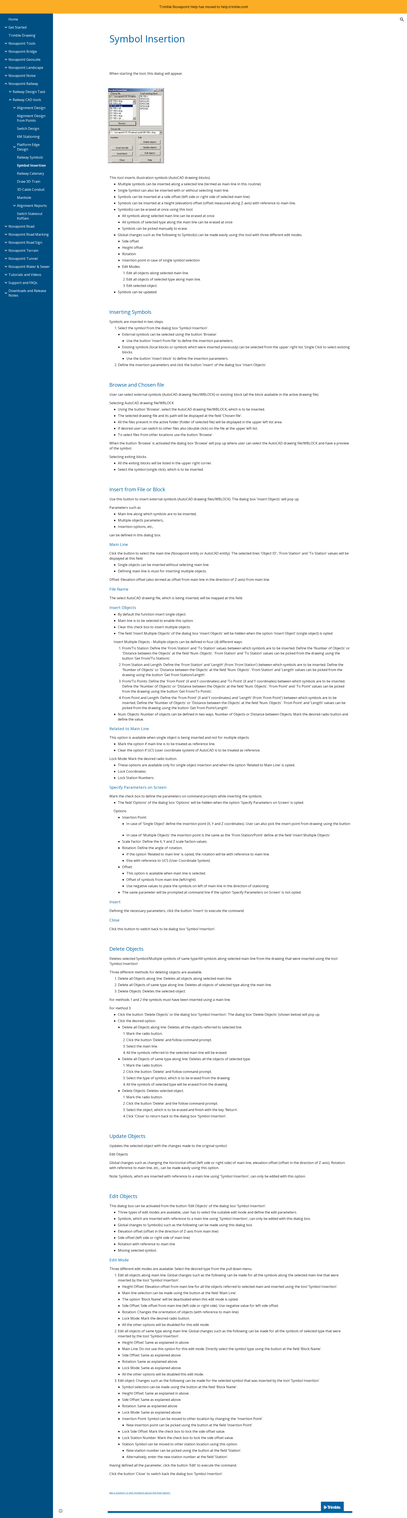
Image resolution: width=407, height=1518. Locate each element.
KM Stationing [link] (28, 136)
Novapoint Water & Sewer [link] (29, 266)
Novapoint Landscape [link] (25, 67)
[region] (203, 7)
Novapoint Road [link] (21, 226)
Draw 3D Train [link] (28, 181)
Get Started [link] (17, 27)
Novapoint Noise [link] (22, 75)
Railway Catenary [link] (30, 173)
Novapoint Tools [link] (21, 43)
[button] (402, 19)
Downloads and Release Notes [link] (27, 293)
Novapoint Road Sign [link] (25, 242)
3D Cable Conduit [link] (31, 189)
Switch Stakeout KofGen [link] (29, 216)
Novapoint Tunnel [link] (23, 258)
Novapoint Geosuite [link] (24, 59)
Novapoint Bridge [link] (22, 51)
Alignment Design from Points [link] (31, 118)
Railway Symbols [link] (30, 157)
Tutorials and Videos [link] (24, 274)
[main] (230, 38)
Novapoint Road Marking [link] (28, 234)
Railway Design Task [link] (29, 91)
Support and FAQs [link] (22, 282)
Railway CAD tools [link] (27, 99)
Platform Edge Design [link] (28, 147)
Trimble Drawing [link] (21, 35)
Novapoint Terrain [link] (23, 250)
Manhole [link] (24, 197)
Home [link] (13, 19)
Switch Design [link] (28, 128)
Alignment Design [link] (31, 107)
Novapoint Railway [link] (23, 83)
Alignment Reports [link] (32, 205)
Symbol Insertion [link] (31, 165)
